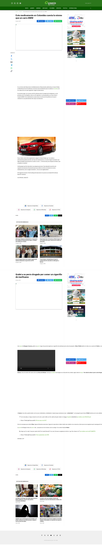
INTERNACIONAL (73, 8)
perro (38, 346)
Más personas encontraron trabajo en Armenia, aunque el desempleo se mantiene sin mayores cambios (51, 520)
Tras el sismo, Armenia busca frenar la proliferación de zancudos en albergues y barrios (49, 261)
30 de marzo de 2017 (41, 420)
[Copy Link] (11, 71)
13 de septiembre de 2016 (42, 434)
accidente (53, 372)
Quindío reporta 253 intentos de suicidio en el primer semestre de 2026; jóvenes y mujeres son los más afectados (26, 520)
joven (20, 427)
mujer (20, 346)
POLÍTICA (65, 8)
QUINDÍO (32, 8)
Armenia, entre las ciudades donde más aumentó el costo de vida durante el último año (51, 499)
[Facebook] (11, 56)
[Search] (90, 8)
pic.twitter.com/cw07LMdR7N (87, 431)
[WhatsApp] (11, 68)
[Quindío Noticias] (51, 3)
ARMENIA (38, 8)
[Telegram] (11, 65)
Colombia (56, 88)
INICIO (26, 8)
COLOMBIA (51, 8)
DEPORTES (58, 8)
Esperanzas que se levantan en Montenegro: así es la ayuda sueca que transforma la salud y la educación (51, 240)
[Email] (11, 62)
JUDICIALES (44, 8)
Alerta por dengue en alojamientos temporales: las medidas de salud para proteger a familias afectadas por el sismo (27, 240)
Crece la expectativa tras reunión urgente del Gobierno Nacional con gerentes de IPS (26, 260)
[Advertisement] (38, 68)
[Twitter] (11, 59)
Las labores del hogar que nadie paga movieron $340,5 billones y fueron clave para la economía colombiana (26, 500)
